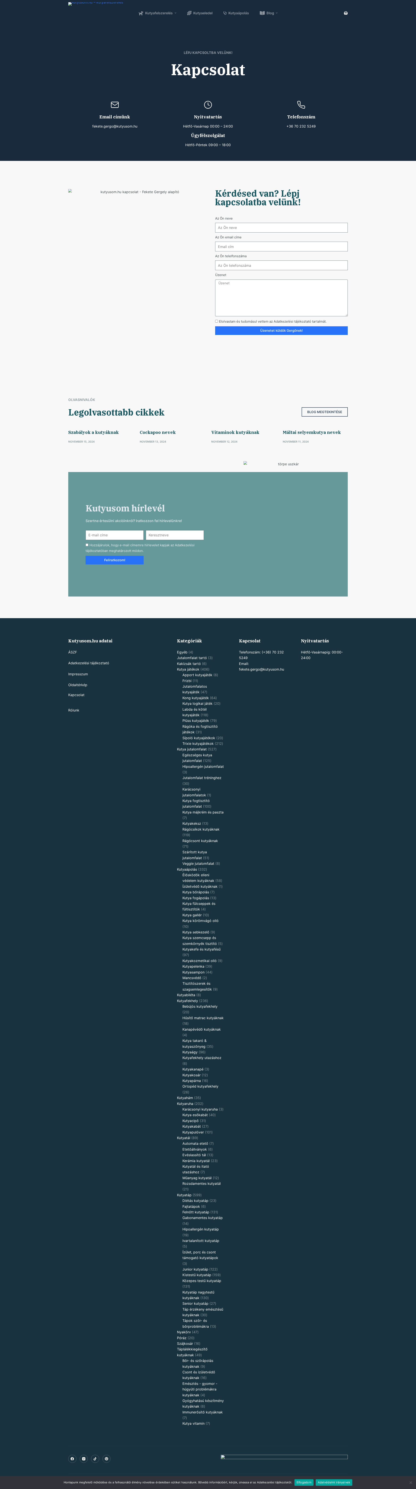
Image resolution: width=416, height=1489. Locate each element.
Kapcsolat (76, 695)
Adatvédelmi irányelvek (334, 1482)
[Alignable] (95, 1459)
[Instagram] (84, 1459)
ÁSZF (72, 652)
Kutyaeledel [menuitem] (203, 13)
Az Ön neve (224, 218)
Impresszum (78, 674)
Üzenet (220, 275)
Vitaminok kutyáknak (235, 432)
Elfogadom (304, 1482)
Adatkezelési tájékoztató (88, 663)
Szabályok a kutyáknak (93, 432)
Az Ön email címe (228, 237)
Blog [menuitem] (270, 13)
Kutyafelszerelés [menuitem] (159, 13)
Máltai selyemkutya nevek (312, 432)
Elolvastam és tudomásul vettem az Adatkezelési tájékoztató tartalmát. (273, 321)
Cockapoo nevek (158, 432)
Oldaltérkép (77, 685)
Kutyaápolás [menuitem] (238, 13)
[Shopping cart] (346, 13)
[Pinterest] (106, 1459)
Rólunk (73, 710)
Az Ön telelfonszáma (231, 256)
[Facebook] (72, 1459)
